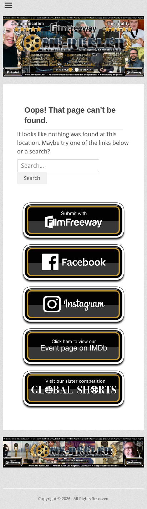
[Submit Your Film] (73, 46)
